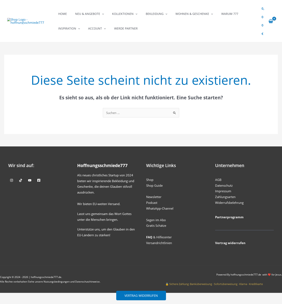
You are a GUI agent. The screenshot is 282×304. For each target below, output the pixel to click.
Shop (149, 180)
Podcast (151, 203)
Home (62, 14)
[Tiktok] (20, 180)
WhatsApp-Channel (159, 208)
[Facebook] (39, 180)
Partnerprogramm (229, 217)
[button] (102, 14)
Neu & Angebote (87, 14)
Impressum (223, 191)
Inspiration (67, 28)
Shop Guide (154, 185)
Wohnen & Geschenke (192, 14)
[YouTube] (29, 180)
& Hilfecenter (159, 237)
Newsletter (153, 197)
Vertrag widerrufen (141, 295)
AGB (218, 180)
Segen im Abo (156, 220)
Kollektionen (123, 14)
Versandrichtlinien (159, 243)
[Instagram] (11, 180)
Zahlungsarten (225, 197)
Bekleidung (155, 14)
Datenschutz (224, 185)
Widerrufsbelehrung (229, 203)
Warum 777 (229, 14)
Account (95, 28)
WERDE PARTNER (126, 28)
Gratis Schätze (156, 225)
